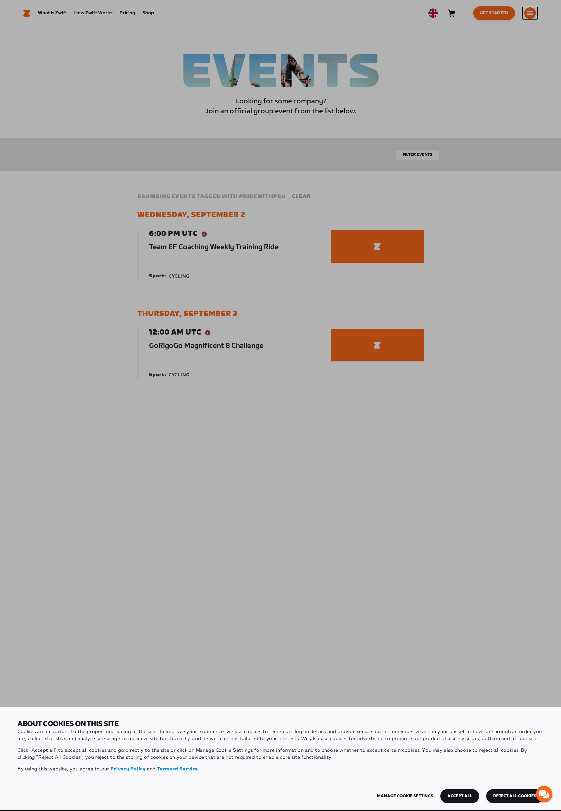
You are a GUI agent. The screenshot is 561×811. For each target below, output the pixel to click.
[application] (544, 794)
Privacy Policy (128, 769)
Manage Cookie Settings (405, 796)
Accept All (459, 796)
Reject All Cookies (514, 796)
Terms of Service (177, 769)
